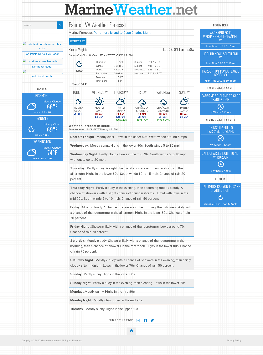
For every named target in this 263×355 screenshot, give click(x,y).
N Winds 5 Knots (220, 103)
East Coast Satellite (42, 76)
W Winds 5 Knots (220, 136)
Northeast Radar (42, 66)
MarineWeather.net (51, 340)
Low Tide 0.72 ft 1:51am (220, 38)
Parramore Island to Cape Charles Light (122, 33)
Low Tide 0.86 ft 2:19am (221, 58)
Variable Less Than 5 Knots (221, 194)
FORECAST (77, 41)
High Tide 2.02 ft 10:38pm (220, 75)
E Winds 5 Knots (221, 161)
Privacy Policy (234, 340)
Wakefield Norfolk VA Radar (42, 53)
